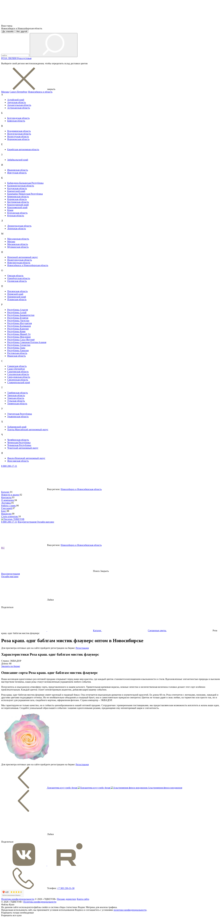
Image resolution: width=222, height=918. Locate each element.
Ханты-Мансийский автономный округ (27, 429)
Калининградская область (20, 185)
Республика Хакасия (18, 350)
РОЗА (4, 58)
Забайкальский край (17, 159)
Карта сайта (83, 899)
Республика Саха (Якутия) (21, 339)
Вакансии (6, 513)
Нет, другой (21, 31)
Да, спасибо (7, 31)
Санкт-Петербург (18, 92)
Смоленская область (17, 379)
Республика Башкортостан (20, 315)
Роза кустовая (24, 58)
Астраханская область (18, 108)
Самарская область (17, 366)
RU (3, 548)
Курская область (15, 215)
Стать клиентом (9, 516)
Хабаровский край (16, 427)
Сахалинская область (18, 374)
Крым (10, 210)
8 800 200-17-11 (9, 466)
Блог (4, 511)
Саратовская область (18, 371)
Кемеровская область (18, 196)
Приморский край (16, 296)
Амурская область (16, 102)
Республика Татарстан (18, 345)
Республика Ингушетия (19, 323)
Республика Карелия (18, 328)
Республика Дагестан (18, 320)
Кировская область (17, 199)
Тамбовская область (17, 392)
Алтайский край (15, 99)
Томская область (15, 398)
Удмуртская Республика (19, 414)
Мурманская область (18, 247)
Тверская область (16, 395)
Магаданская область (18, 238)
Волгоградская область (19, 133)
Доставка (6, 503)
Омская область (15, 275)
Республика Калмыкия (19, 326)
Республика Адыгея (17, 309)
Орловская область (17, 281)
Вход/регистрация (27, 522)
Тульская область (16, 401)
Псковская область (16, 299)
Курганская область (17, 213)
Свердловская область (18, 377)
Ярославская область (18, 461)
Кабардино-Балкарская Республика (25, 183)
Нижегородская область (19, 260)
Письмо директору (66, 899)
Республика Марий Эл (19, 334)
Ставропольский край (18, 382)
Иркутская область (17, 172)
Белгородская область (18, 118)
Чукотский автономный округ (22, 448)
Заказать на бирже (10, 666)
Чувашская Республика (19, 445)
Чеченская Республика (19, 442)
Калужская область (17, 188)
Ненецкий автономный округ (22, 257)
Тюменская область (17, 403)
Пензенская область (17, 291)
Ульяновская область (18, 416)
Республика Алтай (16, 312)
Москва (5, 92)
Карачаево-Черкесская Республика (25, 194)
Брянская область (16, 121)
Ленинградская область (19, 226)
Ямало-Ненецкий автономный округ (26, 458)
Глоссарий (7, 508)
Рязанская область (16, 356)
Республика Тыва (16, 347)
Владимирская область (19, 131)
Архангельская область (19, 105)
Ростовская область (17, 353)
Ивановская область (17, 170)
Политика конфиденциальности (17, 899)
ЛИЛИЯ (12, 58)
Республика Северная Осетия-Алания (26, 342)
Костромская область (18, 202)
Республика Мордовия (19, 337)
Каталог (5, 492)
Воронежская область (18, 139)
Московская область (17, 244)
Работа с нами (8, 505)
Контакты (6, 497)
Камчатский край (16, 191)
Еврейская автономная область (23, 149)
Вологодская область (18, 136)
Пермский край (15, 294)
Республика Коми (16, 331)
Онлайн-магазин (45, 522)
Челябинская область (18, 439)
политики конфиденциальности (130, 910)
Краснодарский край (18, 204)
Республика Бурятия (17, 318)
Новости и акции (10, 494)
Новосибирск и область (40, 92)
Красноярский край (17, 207)
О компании (7, 500)
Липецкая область (16, 228)
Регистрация (82, 648)
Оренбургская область (18, 278)
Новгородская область (18, 262)
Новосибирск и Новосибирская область (27, 265)
